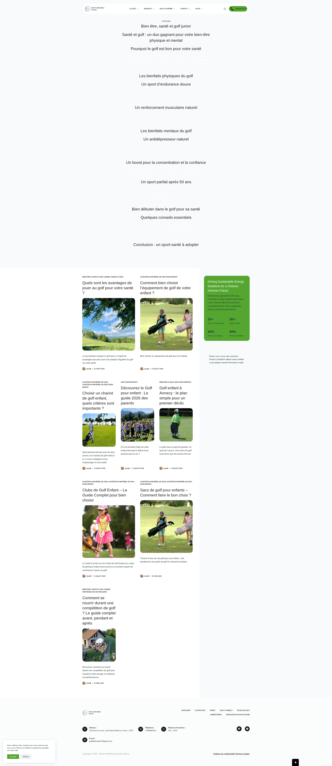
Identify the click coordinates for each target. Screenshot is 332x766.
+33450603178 (150, 731)
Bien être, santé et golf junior (96, 277)
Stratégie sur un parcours (94, 592)
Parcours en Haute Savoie (238, 715)
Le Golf (133, 9)
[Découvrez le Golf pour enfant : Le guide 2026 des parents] (137, 425)
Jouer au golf (117, 277)
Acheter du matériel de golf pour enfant (158, 277)
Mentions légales (242, 754)
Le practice (200, 710)
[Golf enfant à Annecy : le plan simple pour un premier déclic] (176, 425)
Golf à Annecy (226, 710)
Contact (184, 9)
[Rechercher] (225, 9)
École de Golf (243, 710)
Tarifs (212, 710)
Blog (198, 9)
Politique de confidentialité (224, 754)
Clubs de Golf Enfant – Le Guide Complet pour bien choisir (104, 495)
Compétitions (216, 715)
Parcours (185, 710)
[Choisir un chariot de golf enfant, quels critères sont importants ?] (99, 430)
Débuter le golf (166, 382)
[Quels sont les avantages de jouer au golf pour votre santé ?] (108, 324)
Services (148, 9)
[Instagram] (247, 728)
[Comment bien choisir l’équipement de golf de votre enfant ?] (166, 324)
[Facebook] (239, 728)
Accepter (13, 757)
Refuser (26, 757)
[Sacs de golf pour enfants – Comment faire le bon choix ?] (166, 526)
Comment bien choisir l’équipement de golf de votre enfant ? (165, 288)
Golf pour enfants (129, 382)
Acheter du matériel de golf (95, 382)
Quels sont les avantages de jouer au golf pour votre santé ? (107, 288)
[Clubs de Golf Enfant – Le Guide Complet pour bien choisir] (108, 531)
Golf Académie (166, 9)
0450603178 (241, 9)
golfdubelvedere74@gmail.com (100, 741)
